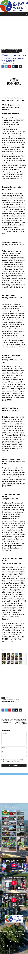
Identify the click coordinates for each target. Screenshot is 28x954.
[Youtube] (14, 950)
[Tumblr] (13, 66)
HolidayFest (17, 52)
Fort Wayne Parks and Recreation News (9, 51)
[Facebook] (2, 66)
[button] (2, 14)
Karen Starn (13, 701)
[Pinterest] (9, 66)
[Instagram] (7, 946)
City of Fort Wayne (18, 49)
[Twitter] (6, 66)
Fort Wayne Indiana (6, 701)
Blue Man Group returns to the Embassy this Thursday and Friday (7, 720)
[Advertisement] (14, 31)
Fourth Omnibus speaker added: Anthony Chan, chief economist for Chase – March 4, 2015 (20, 721)
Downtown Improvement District (8, 52)
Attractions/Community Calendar (12, 47)
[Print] (20, 66)
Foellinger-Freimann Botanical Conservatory (10, 699)
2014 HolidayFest (9, 697)
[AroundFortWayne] (14, 6)
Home (2, 47)
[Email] (16, 66)
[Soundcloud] (15, 946)
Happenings (19, 51)
